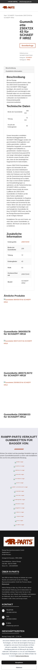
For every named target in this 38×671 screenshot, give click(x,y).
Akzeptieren (19, 662)
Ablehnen (19, 667)
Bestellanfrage (27, 46)
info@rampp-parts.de (24, 1)
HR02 (28, 59)
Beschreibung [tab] (11, 68)
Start (5, 15)
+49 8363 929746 (11, 1)
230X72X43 (25, 242)
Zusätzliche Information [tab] (14, 71)
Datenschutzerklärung (22, 656)
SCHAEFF (11, 15)
